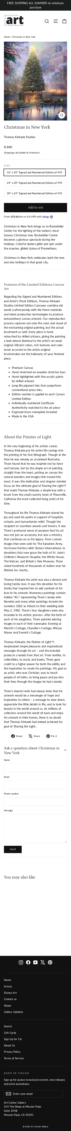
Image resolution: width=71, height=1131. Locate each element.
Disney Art (10, 992)
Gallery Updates (13, 1011)
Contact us (10, 999)
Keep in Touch (16, 1073)
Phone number (11, 793)
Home (7, 37)
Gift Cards (10, 1032)
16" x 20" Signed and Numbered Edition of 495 (34, 172)
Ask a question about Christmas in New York (32, 750)
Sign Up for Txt (13, 1039)
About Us (9, 1045)
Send (13, 849)
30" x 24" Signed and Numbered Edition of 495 (34, 193)
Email (6, 777)
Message (8, 810)
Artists (8, 986)
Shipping (9, 152)
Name (7, 760)
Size (7, 166)
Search (8, 1026)
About (7, 1005)
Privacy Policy (12, 1051)
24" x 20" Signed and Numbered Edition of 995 (34, 182)
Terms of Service (14, 1058)
